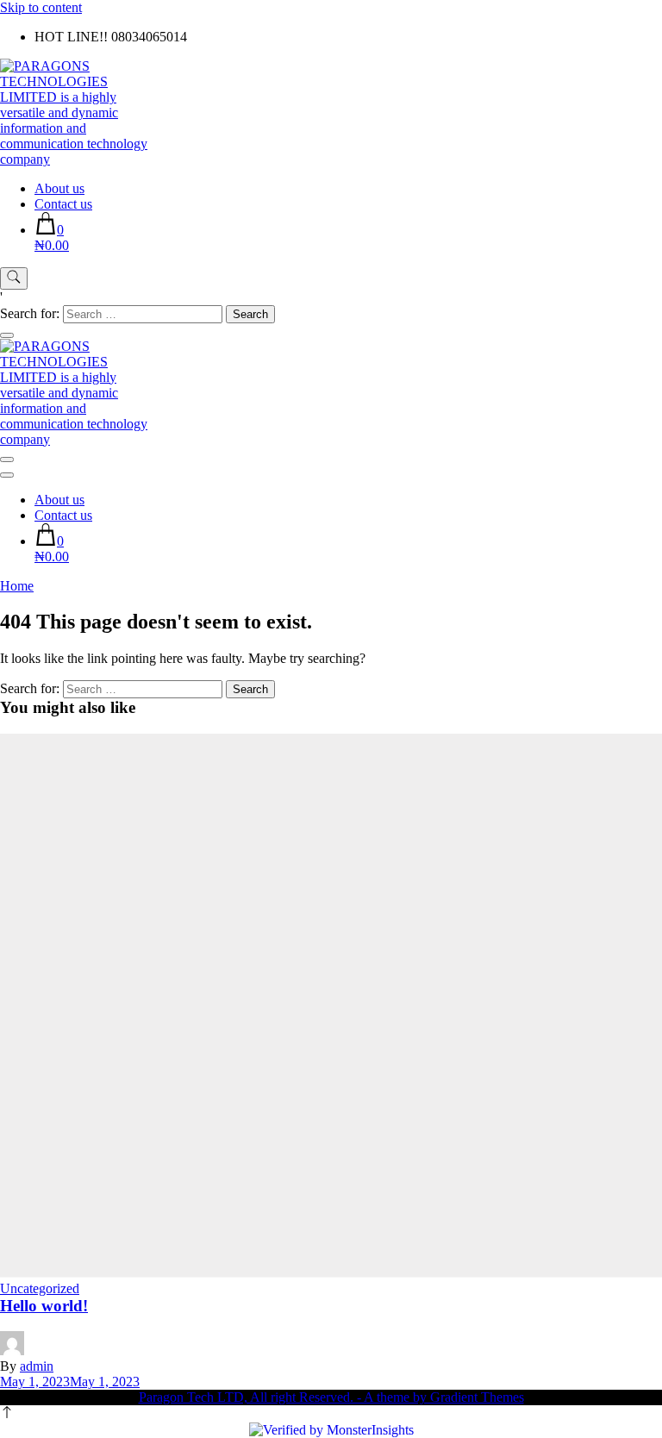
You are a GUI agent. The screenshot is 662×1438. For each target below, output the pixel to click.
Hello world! (44, 1306)
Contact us (63, 204)
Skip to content (41, 7)
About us (59, 188)
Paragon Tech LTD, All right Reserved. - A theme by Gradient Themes (331, 1397)
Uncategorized (39, 1288)
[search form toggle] (14, 278)
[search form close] (7, 335)
